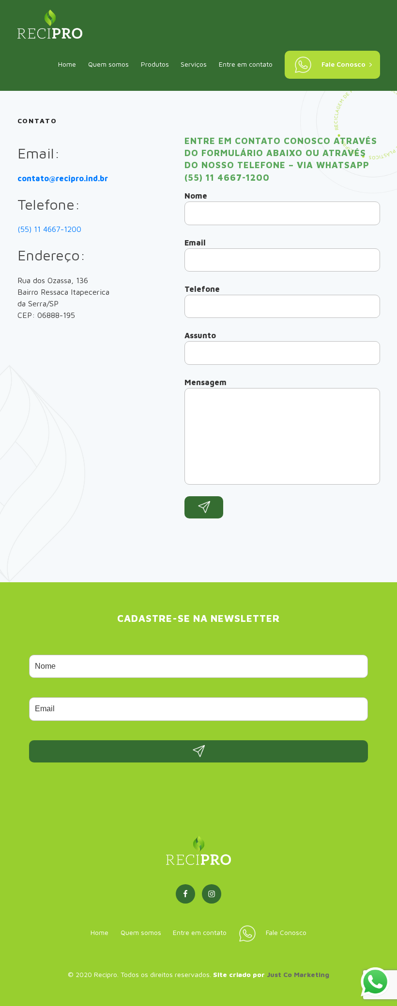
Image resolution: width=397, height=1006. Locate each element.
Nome (195, 195)
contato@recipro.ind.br (62, 178)
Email (195, 242)
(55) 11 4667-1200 (49, 229)
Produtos (155, 64)
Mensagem (205, 382)
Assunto (200, 335)
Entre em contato (246, 64)
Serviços (194, 64)
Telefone (202, 289)
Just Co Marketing (298, 974)
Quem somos (108, 64)
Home (67, 64)
